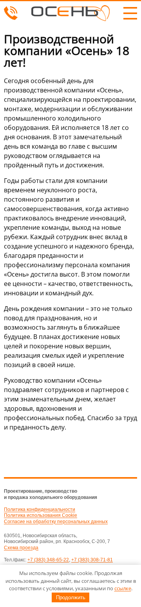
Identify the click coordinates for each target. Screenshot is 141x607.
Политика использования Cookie (40, 515)
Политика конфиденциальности (39, 509)
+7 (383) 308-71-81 (92, 560)
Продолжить (70, 597)
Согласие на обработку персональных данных (56, 521)
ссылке (122, 588)
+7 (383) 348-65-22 (48, 560)
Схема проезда (21, 547)
